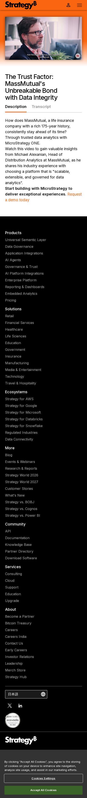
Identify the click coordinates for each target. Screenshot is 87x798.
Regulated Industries (21, 432)
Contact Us (14, 643)
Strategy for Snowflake (24, 426)
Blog (8, 455)
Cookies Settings (43, 778)
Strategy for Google (21, 406)
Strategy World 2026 (21, 475)
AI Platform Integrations (24, 273)
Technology (14, 376)
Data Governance (19, 246)
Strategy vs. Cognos (21, 509)
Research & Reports (21, 468)
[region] (43, 774)
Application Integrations (24, 253)
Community (15, 524)
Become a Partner (19, 616)
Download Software (21, 558)
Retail (9, 316)
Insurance (13, 356)
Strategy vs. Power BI (22, 515)
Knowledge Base (18, 544)
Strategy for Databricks (24, 419)
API (8, 531)
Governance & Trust (21, 267)
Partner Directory (19, 551)
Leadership (14, 663)
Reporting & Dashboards (24, 287)
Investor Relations (19, 657)
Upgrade (12, 601)
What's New (15, 495)
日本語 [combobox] (13, 694)
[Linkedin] (20, 705)
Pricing (10, 300)
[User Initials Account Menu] (68, 5)
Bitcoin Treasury (18, 623)
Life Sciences (15, 336)
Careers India (15, 636)
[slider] (43, 56)
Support (11, 587)
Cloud (9, 580)
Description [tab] (16, 106)
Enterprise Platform (21, 280)
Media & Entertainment (23, 370)
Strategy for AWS (19, 399)
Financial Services (19, 323)
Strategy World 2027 (21, 482)
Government (15, 349)
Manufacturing (17, 363)
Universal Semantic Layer (25, 240)
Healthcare (14, 329)
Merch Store (15, 670)
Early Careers (16, 650)
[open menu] (79, 5)
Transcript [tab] (41, 106)
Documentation (17, 538)
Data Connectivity (19, 439)
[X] (9, 705)
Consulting (13, 574)
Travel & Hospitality (20, 383)
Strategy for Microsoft (23, 412)
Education (13, 343)
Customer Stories (19, 488)
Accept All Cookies (43, 790)
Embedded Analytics (21, 293)
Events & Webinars (20, 462)
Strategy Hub (16, 677)
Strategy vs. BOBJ (19, 502)
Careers (11, 630)
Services (13, 567)
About (10, 609)
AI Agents (13, 260)
